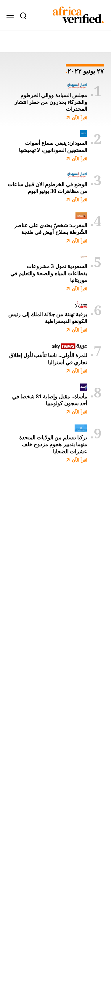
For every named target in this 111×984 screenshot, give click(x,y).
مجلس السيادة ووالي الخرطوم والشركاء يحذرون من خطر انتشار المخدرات (51, 102)
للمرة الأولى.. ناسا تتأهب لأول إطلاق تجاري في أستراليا (48, 358)
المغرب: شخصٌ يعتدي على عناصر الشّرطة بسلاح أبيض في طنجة (50, 228)
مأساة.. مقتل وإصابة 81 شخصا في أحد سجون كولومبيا (49, 400)
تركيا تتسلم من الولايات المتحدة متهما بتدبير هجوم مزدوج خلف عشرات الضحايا (53, 444)
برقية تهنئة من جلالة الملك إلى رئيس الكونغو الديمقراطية (47, 317)
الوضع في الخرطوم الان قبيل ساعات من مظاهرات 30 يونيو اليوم (47, 187)
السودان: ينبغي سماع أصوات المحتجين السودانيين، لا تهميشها (53, 146)
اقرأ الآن (79, 118)
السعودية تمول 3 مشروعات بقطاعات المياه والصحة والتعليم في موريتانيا (48, 273)
